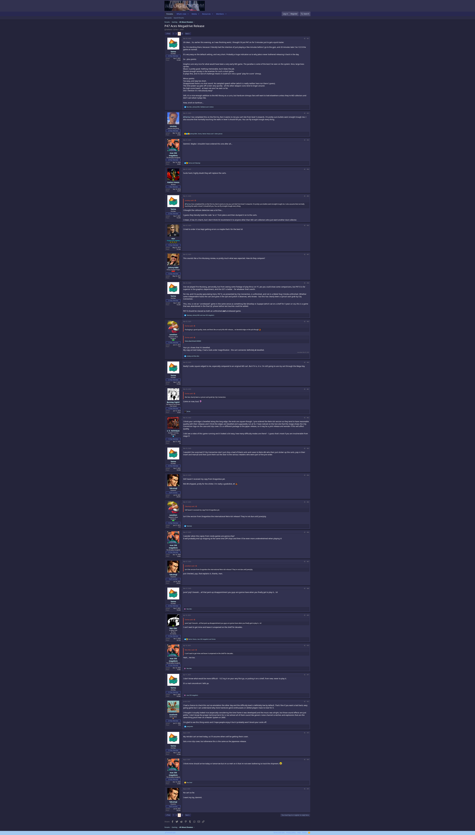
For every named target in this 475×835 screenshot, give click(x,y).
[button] (188, 14)
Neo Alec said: (190, 650)
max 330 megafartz (173, 154)
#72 (308, 701)
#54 (308, 169)
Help (299, 833)
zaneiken (173, 334)
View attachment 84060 (193, 341)
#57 (308, 254)
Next (187, 34)
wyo (173, 238)
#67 (308, 561)
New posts (168, 18)
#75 (308, 789)
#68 (308, 588)
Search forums (179, 18)
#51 (308, 38)
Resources (206, 14)
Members (220, 14)
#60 (308, 362)
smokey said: (189, 200)
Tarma (173, 51)
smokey (173, 126)
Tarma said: (189, 326)
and (194, 163)
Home (304, 833)
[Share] (304, 38)
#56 (308, 225)
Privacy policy (291, 833)
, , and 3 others (200, 107)
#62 (308, 418)
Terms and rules (279, 833)
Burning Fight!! (173, 402)
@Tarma (186, 117)
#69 (308, 615)
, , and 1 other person (206, 134)
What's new (181, 14)
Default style (171, 833)
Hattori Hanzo (173, 182)
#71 (308, 675)
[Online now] (173, 180)
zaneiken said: (190, 566)
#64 (308, 475)
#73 (308, 733)
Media (194, 14)
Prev (168, 34)
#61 (308, 389)
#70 (308, 645)
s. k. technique (173, 431)
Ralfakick (169, 30)
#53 (308, 140)
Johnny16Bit (173, 267)
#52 (308, 113)
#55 (308, 196)
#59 (308, 321)
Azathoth (173, 714)
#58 (308, 283)
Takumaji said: (190, 506)
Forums (169, 14)
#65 (308, 502)
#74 (308, 759)
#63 (308, 448)
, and (200, 315)
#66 (308, 532)
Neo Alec (173, 628)
